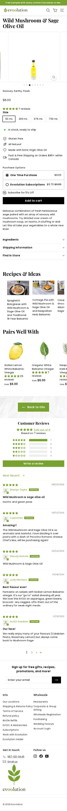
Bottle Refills (10, 720)
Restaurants (41, 701)
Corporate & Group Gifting (45, 708)
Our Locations (11, 701)
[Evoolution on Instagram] (35, 756)
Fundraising (40, 719)
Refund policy (11, 715)
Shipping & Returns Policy (18, 706)
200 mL (23, 118)
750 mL (53, 118)
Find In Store (11, 255)
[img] (10, 485)
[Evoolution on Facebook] (41, 756)
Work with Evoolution (15, 734)
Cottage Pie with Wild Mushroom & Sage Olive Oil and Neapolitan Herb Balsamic (43, 307)
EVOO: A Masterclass (15, 725)
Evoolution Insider (13, 739)
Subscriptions (11, 729)
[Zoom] (54, 77)
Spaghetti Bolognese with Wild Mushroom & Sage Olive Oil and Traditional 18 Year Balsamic (18, 309)
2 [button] (32, 652)
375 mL (38, 118)
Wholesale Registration (47, 714)
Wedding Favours (44, 723)
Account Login (42, 728)
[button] (11, 108)
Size (5, 112)
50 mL (9, 118)
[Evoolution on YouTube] (47, 756)
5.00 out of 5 (42, 429)
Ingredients (11, 239)
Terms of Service (13, 711)
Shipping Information (17, 247)
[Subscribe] (56, 680)
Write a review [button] (33, 463)
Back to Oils (36, 407)
